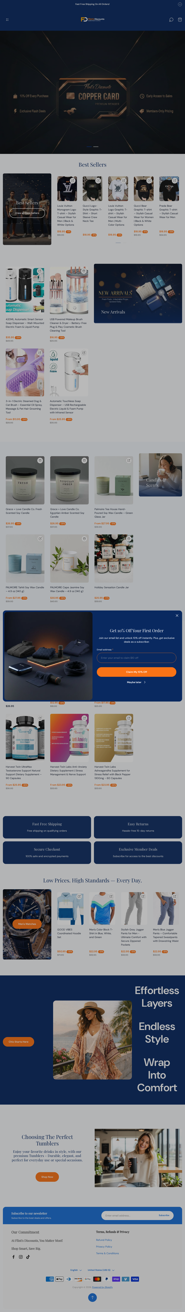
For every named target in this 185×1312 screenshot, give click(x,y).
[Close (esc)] (177, 615)
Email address (104, 649)
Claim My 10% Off (136, 672)
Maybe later (134, 682)
